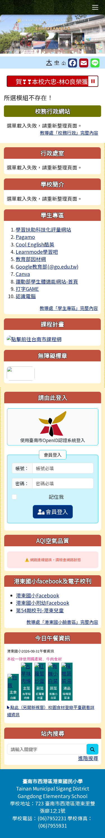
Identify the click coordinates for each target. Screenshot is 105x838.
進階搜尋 (88, 758)
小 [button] (64, 62)
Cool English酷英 (35, 244)
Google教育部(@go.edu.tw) (47, 266)
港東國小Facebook (37, 595)
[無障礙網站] (21, 372)
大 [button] (49, 62)
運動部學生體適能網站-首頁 (47, 281)
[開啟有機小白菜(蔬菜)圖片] (53, 672)
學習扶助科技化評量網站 (43, 229)
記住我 (56, 496)
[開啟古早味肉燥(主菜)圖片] (26, 672)
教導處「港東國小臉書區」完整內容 (62, 622)
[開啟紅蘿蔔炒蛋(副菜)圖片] (40, 672)
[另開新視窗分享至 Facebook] (72, 62)
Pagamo (25, 236)
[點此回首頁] (52, 34)
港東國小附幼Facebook (42, 602)
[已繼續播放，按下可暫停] (93, 81)
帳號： (22, 468)
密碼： (22, 483)
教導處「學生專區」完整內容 (69, 308)
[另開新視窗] (34, 338)
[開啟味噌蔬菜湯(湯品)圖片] (67, 672)
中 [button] (56, 62)
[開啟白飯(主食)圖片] (13, 680)
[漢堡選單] (95, 7)
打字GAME (27, 288)
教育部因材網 (31, 258)
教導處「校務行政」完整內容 (69, 132)
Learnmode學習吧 (37, 251)
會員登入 (56, 512)
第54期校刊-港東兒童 (40, 610)
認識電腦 (26, 296)
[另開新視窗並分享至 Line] (94, 62)
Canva (23, 273)
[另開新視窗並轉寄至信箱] (83, 62)
